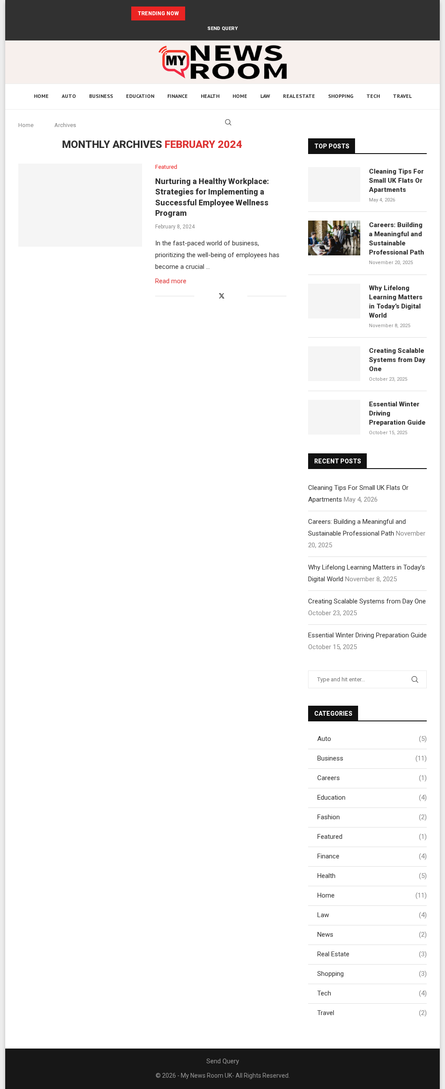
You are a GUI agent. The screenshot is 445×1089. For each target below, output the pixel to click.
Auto (69, 96)
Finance (177, 96)
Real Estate (299, 96)
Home (41, 96)
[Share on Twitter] (222, 295)
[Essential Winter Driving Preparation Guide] (334, 417)
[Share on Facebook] (211, 295)
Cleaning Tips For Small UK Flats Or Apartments (396, 181)
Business (101, 96)
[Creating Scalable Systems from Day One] (334, 363)
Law (265, 96)
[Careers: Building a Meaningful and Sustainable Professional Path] (334, 238)
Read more (170, 281)
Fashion (372, 817)
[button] (193, 13)
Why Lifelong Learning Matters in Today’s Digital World (395, 301)
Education (140, 96)
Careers (372, 778)
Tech (373, 96)
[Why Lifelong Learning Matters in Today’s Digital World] (334, 301)
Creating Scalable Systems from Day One (397, 360)
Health (210, 96)
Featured (372, 837)
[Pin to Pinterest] (231, 295)
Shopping (340, 96)
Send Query (222, 28)
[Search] (228, 122)
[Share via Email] (240, 295)
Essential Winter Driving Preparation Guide (397, 413)
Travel (402, 96)
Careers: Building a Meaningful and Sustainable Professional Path (214, 13)
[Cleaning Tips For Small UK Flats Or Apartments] (334, 184)
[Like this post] (201, 295)
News (372, 934)
